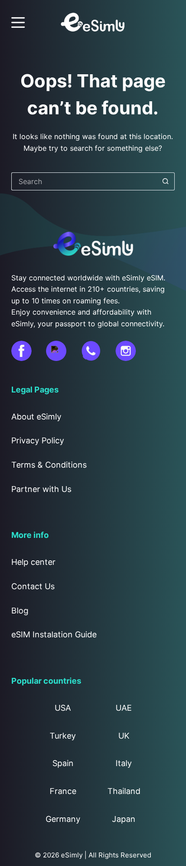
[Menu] (18, 22)
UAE (124, 708)
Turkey (63, 735)
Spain (63, 763)
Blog (19, 610)
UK (124, 735)
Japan (123, 819)
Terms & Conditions (49, 464)
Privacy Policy (37, 440)
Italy (124, 763)
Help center (33, 562)
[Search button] (166, 181)
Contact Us (33, 586)
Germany (63, 819)
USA (63, 708)
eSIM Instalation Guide (54, 634)
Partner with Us (41, 489)
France (63, 791)
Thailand (123, 791)
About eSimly (36, 416)
